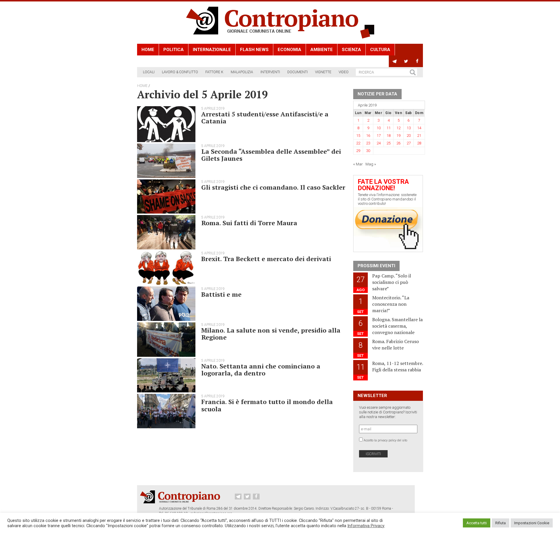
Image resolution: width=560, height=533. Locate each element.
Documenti (297, 72)
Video (344, 72)
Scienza (351, 49)
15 (358, 135)
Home (147, 49)
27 (409, 143)
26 (398, 143)
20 (409, 135)
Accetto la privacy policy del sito (385, 440)
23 (368, 143)
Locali (149, 72)
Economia (289, 49)
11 (388, 128)
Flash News (254, 49)
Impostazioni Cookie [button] (531, 523)
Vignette (323, 72)
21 (419, 135)
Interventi (270, 72)
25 (388, 143)
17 (379, 135)
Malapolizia (242, 72)
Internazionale (212, 49)
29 (358, 150)
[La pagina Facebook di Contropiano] (417, 61)
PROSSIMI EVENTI (376, 265)
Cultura (380, 49)
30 (368, 150)
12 (398, 128)
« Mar (358, 164)
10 (379, 128)
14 (419, 128)
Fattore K (214, 72)
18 (388, 135)
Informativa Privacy (365, 525)
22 (358, 143)
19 (398, 135)
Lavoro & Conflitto (180, 72)
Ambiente (321, 49)
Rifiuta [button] (500, 523)
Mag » (370, 164)
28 (419, 143)
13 (409, 128)
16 (368, 135)
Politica (173, 49)
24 (379, 143)
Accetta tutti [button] (476, 523)
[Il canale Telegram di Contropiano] (394, 61)
